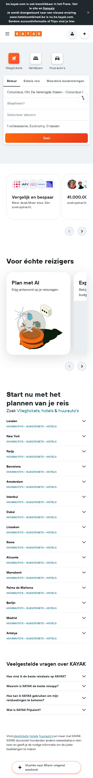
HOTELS (51, 426)
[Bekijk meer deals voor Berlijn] (84, 602)
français (49, 8)
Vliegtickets (28, 410)
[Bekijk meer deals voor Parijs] (84, 451)
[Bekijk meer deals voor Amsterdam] (84, 481)
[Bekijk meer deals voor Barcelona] (84, 466)
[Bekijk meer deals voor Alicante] (84, 557)
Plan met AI (25, 282)
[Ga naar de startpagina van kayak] (28, 33)
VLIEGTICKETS (35, 426)
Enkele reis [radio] (32, 81)
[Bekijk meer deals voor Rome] (84, 542)
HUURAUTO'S (15, 426)
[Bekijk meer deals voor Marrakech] (84, 572)
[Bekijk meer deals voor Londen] (84, 421)
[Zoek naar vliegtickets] (13, 58)
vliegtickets (20, 736)
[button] (88, 12)
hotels (47, 410)
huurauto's (68, 410)
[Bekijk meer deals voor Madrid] (84, 617)
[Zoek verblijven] (35, 58)
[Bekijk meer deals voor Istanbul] (84, 496)
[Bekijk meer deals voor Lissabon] (84, 527)
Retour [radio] (12, 81)
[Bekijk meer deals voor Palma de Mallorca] (84, 587)
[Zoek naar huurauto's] (57, 58)
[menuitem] (14, 61)
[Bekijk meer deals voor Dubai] (84, 511)
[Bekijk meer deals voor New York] (84, 436)
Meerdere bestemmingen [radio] (65, 81)
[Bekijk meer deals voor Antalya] (84, 633)
